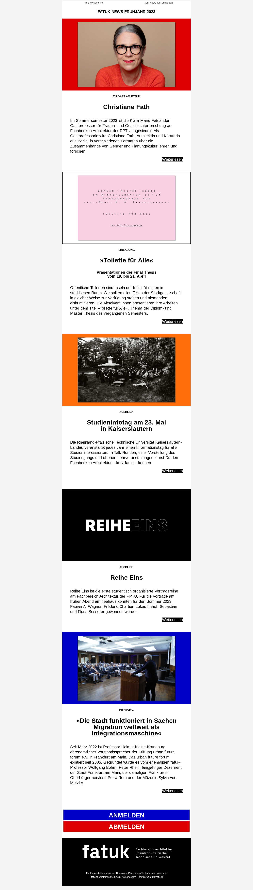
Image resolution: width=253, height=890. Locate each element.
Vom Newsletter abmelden (158, 2)
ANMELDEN (126, 815)
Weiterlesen (172, 159)
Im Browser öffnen (94, 2)
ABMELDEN (126, 826)
